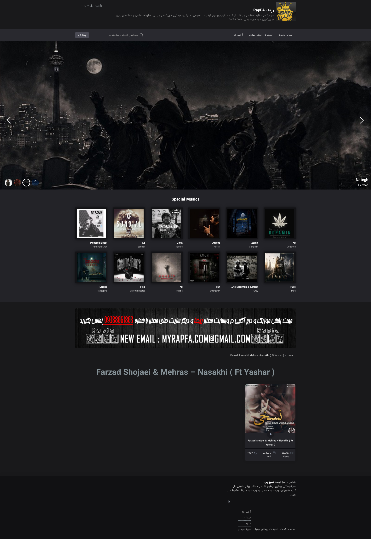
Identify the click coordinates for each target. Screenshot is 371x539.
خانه (290, 356)
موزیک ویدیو (244, 529)
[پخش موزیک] (185, 350)
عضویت (85, 6)
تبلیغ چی (269, 482)
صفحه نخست (285, 35)
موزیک (247, 518)
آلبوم (248, 523)
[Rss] (228, 501)
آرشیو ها (238, 35)
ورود (96, 6)
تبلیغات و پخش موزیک (261, 35)
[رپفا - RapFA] (286, 14)
